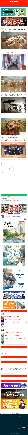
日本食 (17, 368)
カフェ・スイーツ (4, 369)
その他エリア (3, 368)
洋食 (17, 369)
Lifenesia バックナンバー (22, 422)
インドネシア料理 (12, 368)
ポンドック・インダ (16, 367)
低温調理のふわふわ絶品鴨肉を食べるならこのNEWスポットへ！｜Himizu (14, 316)
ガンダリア (3, 367)
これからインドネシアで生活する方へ (4, 3)
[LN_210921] (14, 404)
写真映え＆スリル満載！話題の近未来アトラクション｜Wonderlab (13, 319)
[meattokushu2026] (14, 25)
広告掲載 (22, 3)
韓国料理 (21, 368)
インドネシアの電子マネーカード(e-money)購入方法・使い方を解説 (13, 332)
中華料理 (24, 368)
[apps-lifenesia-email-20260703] (13, 15)
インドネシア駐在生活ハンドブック (22, 425)
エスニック (14, 369)
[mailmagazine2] (14, 394)
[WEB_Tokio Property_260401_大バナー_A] (14, 255)
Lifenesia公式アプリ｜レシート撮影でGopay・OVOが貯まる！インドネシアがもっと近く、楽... (16, 323)
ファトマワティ (22, 367)
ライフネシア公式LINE (11, 198)
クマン (12, 367)
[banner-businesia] (14, 385)
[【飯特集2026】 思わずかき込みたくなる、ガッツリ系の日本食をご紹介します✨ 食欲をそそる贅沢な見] (14, 208)
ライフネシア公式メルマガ (14, 200)
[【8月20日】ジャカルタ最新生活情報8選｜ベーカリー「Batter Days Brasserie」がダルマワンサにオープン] (2, 314)
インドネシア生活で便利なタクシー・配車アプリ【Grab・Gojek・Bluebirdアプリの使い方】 (16, 336)
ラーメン (21, 369)
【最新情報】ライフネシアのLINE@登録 (22, 418)
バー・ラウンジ (9, 369)
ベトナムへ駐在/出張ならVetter (22, 428)
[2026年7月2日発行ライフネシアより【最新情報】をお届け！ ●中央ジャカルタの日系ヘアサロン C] (23, 208)
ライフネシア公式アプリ (7, 196)
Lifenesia (13, 433)
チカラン (8, 368)
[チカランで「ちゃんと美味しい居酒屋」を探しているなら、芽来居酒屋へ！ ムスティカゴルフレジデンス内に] (5, 208)
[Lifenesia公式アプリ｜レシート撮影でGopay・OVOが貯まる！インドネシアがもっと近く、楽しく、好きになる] (2, 323)
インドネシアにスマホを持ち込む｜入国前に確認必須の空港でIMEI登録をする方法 (15, 338)
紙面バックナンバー (15, 3)
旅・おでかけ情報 (3, 353)
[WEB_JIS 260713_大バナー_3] (14, 279)
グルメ (9, 3)
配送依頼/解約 (25, 3)
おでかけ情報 (12, 3)
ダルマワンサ (7, 367)
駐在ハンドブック (19, 3)
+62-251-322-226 (11, 165)
